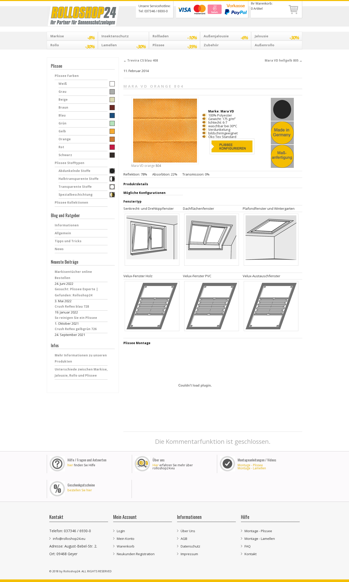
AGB (184, 538)
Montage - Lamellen (252, 468)
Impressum (189, 554)
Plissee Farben (67, 76)
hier (70, 465)
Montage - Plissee (250, 465)
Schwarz (65, 155)
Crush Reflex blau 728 (72, 306)
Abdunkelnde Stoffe (74, 171)
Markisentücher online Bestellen (73, 275)
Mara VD (137, 166)
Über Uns (188, 531)
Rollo (72, 46)
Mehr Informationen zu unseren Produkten (81, 358)
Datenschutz (190, 546)
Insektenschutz (115, 36)
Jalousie (277, 37)
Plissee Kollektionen (71, 202)
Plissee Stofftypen (69, 163)
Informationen (67, 225)
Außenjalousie (226, 37)
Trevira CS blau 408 (140, 60)
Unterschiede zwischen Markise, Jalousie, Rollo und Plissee (81, 372)
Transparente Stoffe (75, 186)
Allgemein (63, 233)
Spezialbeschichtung (75, 194)
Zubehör (211, 45)
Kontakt (251, 554)
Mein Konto (125, 538)
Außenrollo (264, 45)
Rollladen (174, 37)
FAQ (248, 546)
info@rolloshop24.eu (69, 538)
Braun (63, 107)
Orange (65, 139)
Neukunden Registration (136, 554)
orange (149, 166)
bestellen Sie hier (79, 490)
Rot (61, 147)
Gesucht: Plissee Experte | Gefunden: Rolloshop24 (76, 292)
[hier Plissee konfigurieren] (231, 149)
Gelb (62, 131)
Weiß (63, 84)
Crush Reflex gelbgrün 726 (76, 329)
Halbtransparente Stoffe (79, 179)
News (59, 249)
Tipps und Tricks (68, 241)
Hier (156, 465)
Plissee (174, 46)
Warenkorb (125, 546)
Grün (62, 123)
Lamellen (123, 46)
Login (121, 531)
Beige (63, 99)
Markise (72, 37)
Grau (62, 91)
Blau (62, 115)
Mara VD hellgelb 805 (283, 60)
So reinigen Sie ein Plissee (76, 318)
